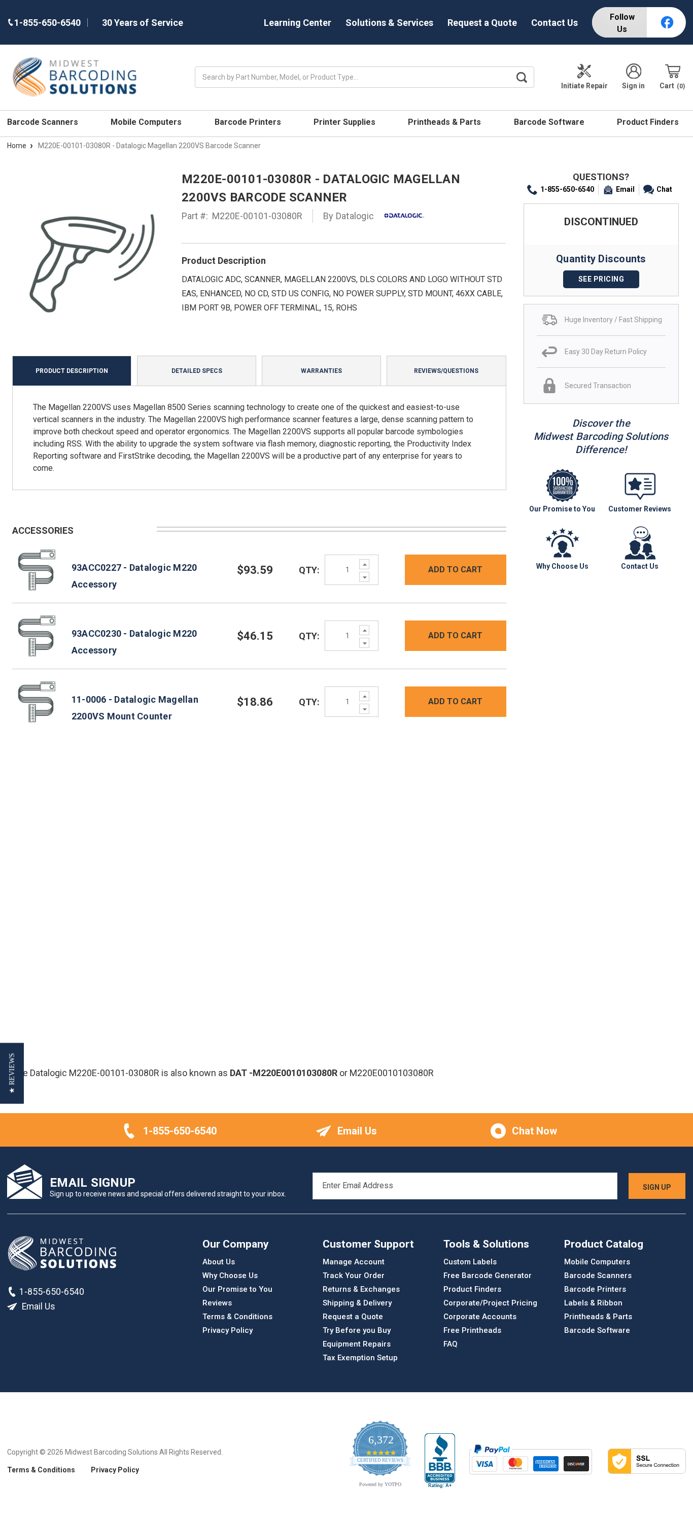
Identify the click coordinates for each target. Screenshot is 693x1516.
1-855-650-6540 (567, 189)
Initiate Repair (584, 86)
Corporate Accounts (479, 1316)
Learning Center (297, 22)
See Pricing (601, 279)
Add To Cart (455, 569)
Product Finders (649, 122)
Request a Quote (482, 22)
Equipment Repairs (357, 1344)
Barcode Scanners (43, 122)
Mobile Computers (147, 122)
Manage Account (354, 1261)
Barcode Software (550, 122)
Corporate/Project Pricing (490, 1302)
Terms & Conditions (237, 1316)
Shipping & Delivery (357, 1302)
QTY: (309, 570)
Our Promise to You (237, 1289)
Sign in (633, 86)
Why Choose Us (230, 1275)
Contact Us (554, 22)
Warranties (321, 370)
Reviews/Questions (446, 370)
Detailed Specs (196, 370)
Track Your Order (354, 1275)
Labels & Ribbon (593, 1302)
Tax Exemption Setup (360, 1357)
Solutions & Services (389, 22)
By (348, 216)
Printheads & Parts (445, 122)
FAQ (450, 1344)
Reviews (217, 1302)
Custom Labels (470, 1261)
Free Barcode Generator (487, 1275)
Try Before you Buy (357, 1330)
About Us (218, 1261)
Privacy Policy (227, 1330)
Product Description (72, 370)
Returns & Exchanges (361, 1289)
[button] (12, 1073)
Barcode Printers (249, 122)
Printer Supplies (345, 122)
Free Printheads (472, 1330)
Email (625, 189)
